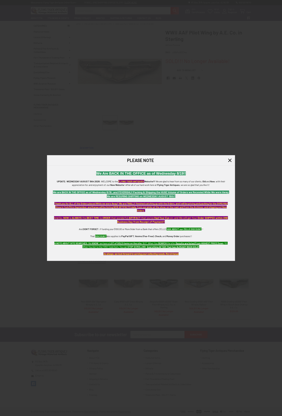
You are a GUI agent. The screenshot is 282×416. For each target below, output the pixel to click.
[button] (230, 160)
